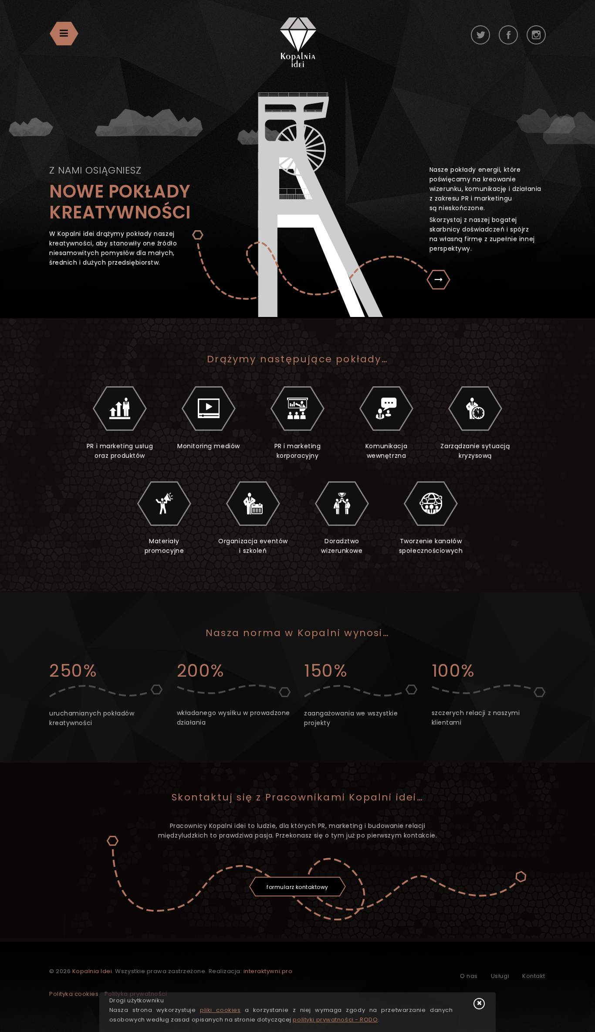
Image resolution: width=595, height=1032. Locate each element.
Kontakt (533, 976)
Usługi (500, 976)
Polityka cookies (73, 994)
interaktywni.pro (267, 971)
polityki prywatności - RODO (335, 1019)
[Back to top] (577, 1012)
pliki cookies (220, 1010)
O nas (469, 976)
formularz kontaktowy (297, 887)
